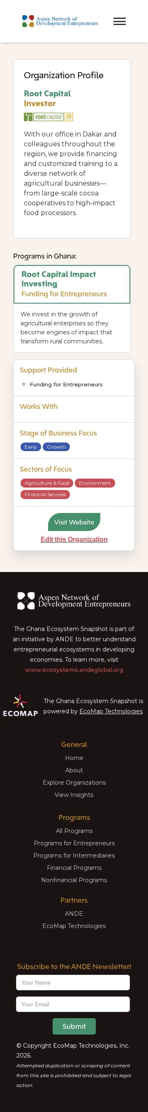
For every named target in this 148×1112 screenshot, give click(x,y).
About (74, 770)
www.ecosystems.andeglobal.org (74, 670)
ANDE (74, 913)
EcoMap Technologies (111, 711)
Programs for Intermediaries (74, 855)
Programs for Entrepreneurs (74, 843)
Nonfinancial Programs (74, 880)
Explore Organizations (74, 782)
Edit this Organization (74, 539)
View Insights (74, 795)
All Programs (74, 831)
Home (74, 758)
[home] (58, 21)
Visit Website (74, 522)
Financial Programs (74, 867)
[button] (105, 14)
